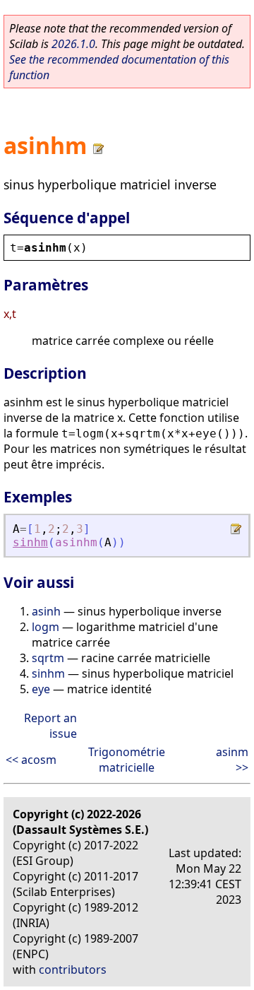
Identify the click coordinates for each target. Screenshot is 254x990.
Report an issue (50, 725)
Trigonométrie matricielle (126, 759)
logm (45, 627)
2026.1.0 (73, 44)
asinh (46, 611)
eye (41, 689)
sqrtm (48, 658)
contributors (73, 969)
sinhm (30, 542)
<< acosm (31, 759)
